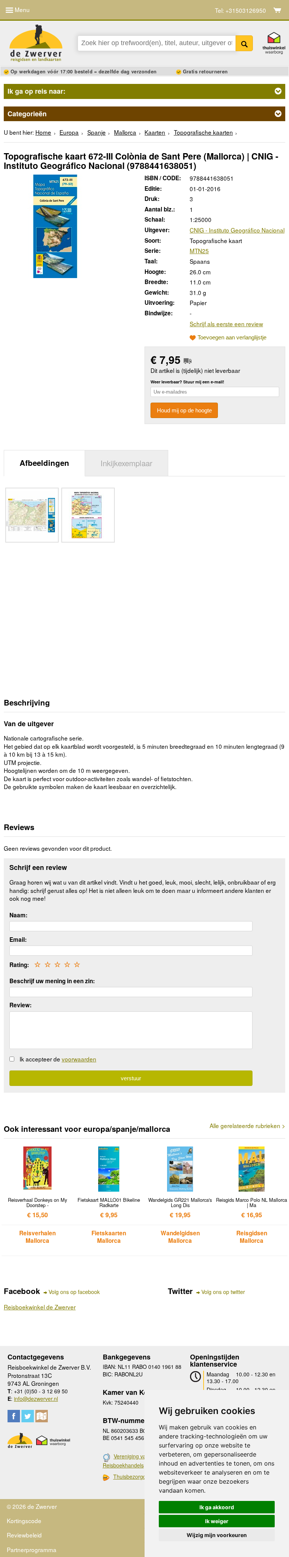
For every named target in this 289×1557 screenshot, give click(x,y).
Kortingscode (24, 1520)
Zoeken (244, 43)
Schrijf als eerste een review (226, 323)
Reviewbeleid (24, 1535)
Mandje (277, 10)
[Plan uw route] (41, 1416)
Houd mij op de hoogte (184, 410)
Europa (69, 132)
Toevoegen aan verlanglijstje (232, 338)
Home (43, 132)
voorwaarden (79, 1059)
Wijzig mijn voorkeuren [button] (217, 1535)
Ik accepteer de (58, 1059)
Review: (20, 1005)
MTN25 (199, 250)
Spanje (96, 132)
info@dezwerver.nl (36, 1398)
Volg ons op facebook (74, 1292)
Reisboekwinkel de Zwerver (40, 1307)
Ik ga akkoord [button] (216, 1507)
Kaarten (154, 132)
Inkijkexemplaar (126, 462)
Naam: (18, 915)
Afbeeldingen (44, 462)
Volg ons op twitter (223, 1292)
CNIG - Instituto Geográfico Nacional (237, 230)
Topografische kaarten (203, 132)
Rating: (19, 965)
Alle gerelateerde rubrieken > (247, 1126)
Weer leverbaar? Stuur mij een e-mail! (187, 382)
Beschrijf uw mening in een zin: (52, 981)
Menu (21, 9)
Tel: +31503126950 (240, 10)
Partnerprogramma (31, 1549)
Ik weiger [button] (216, 1521)
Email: (18, 939)
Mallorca (125, 132)
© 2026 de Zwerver (32, 1506)
